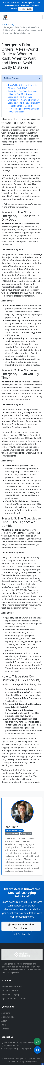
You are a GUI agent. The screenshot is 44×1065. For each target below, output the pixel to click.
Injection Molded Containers (14, 998)
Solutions (5, 1013)
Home (4, 24)
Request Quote (25, 9)
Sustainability (7, 1016)
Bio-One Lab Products (11, 990)
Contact (5, 1028)
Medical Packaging (10, 994)
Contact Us (23, 934)
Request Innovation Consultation (23, 926)
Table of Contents (12, 78)
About (4, 1020)
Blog (12, 24)
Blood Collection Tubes (11, 986)
